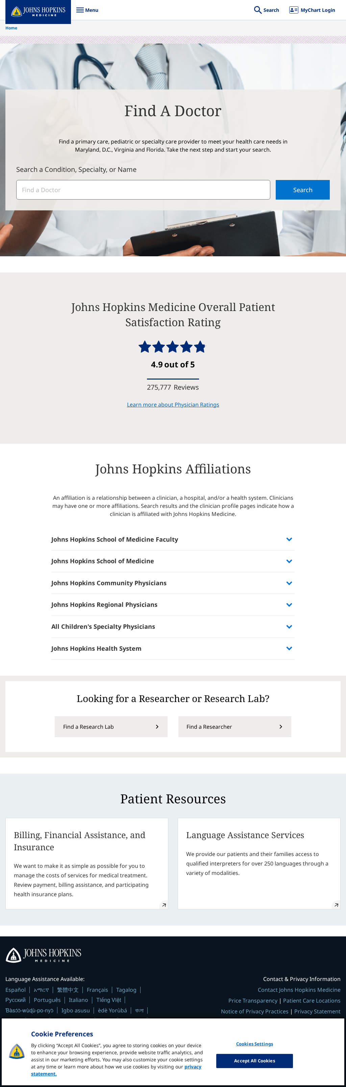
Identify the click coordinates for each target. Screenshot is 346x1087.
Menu (87, 13)
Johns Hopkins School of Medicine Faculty (114, 539)
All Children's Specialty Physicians (103, 626)
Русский (15, 1000)
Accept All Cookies (254, 1061)
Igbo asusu (75, 1010)
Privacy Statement (317, 1011)
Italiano (78, 1000)
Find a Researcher (209, 726)
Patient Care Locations (312, 1000)
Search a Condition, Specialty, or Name (76, 169)
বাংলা (139, 1010)
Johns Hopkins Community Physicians (109, 583)
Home (11, 28)
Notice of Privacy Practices (255, 1011)
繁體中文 (68, 989)
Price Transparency (252, 1000)
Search (303, 190)
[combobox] (143, 190)
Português (47, 1000)
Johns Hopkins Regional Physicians (104, 604)
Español (15, 989)
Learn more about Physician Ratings (173, 404)
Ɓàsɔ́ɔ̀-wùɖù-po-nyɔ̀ (29, 1010)
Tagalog (126, 989)
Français (97, 989)
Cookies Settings (254, 1044)
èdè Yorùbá (112, 1010)
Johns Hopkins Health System (96, 648)
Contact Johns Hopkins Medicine (299, 989)
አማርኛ (41, 989)
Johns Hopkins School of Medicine (102, 561)
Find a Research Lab (88, 726)
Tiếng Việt (108, 1000)
